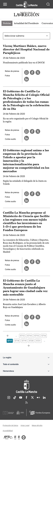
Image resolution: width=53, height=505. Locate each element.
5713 (22, 336)
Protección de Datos (10, 425)
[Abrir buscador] (48, 4)
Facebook (26, 397)
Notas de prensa (12, 71)
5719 (24, 341)
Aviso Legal (25, 425)
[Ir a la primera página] (9, 336)
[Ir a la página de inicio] (26, 4)
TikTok (15, 397)
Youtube (21, 397)
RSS (26, 402)
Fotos (7, 75)
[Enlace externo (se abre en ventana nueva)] (19, 437)
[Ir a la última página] (26, 346)
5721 (38, 341)
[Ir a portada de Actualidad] (26, 14)
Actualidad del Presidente (26, 23)
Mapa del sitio (37, 425)
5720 (31, 341)
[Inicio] (26, 386)
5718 (17, 341)
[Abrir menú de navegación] (5, 4)
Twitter (32, 397)
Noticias (7, 23)
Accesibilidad (8, 431)
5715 (36, 336)
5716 (43, 336)
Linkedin (44, 397)
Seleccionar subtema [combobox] (14, 36)
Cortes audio (10, 139)
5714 (29, 336)
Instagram (9, 397)
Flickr (38, 397)
